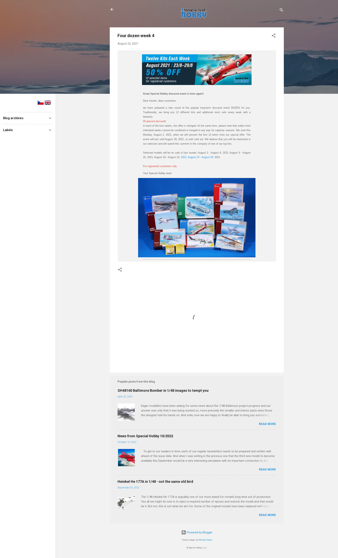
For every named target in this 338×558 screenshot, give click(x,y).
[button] (273, 36)
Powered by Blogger (199, 532)
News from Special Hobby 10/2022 (145, 436)
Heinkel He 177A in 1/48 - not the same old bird (155, 481)
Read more (267, 424)
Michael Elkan (205, 540)
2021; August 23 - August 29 (197, 157)
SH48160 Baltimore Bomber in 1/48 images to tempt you (163, 390)
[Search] (281, 11)
